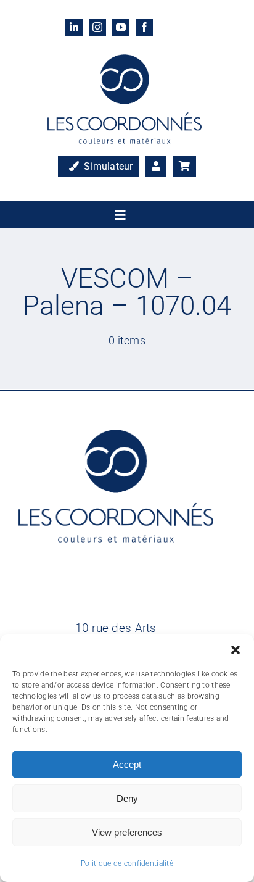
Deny (127, 798)
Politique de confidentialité (127, 863)
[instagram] (97, 27)
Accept (127, 764)
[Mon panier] (184, 166)
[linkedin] (74, 27)
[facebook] (144, 27)
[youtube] (120, 27)
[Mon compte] (155, 166)
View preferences (127, 832)
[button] (235, 650)
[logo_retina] (124, 60)
